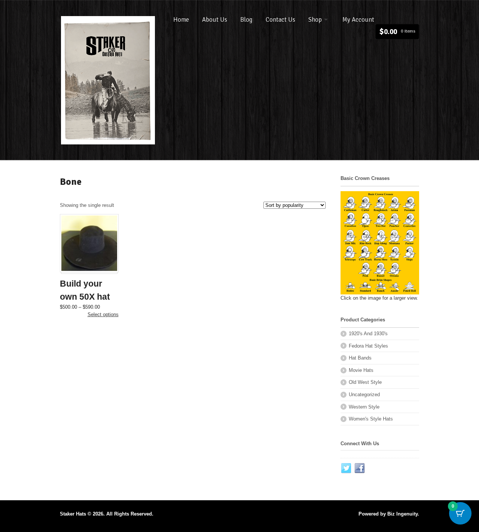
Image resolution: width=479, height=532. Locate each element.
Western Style (364, 407)
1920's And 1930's (368, 333)
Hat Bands (360, 358)
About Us (214, 20)
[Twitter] (347, 468)
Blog (246, 20)
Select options (103, 314)
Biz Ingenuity (402, 514)
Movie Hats (361, 370)
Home (181, 20)
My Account (358, 20)
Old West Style (365, 382)
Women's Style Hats (371, 419)
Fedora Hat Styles (368, 346)
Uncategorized (364, 394)
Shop (315, 20)
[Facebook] (360, 468)
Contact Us (280, 20)
